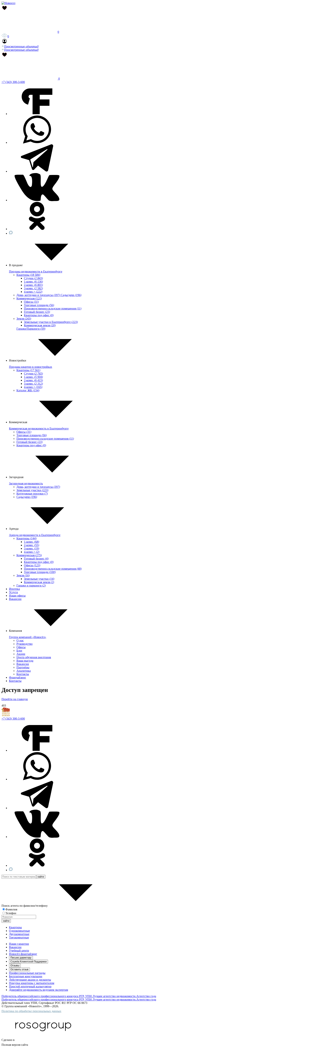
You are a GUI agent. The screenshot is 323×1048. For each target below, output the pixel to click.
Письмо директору (20, 957)
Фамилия (11, 909)
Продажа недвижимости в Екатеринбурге (35, 271)
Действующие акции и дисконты (30, 979)
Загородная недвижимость (26, 483)
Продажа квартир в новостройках (30, 366)
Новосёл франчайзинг (23, 953)
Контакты (15, 680)
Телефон (10, 913)
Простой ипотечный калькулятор (30, 986)
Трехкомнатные (19, 937)
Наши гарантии (19, 943)
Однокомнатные (19, 930)
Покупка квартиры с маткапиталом (31, 983)
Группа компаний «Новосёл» (27, 637)
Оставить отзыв (19, 969)
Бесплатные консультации (25, 976)
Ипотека (14, 588)
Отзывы (14, 965)
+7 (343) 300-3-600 (13, 82)
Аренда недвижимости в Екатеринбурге (34, 535)
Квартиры (15, 927)
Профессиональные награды (27, 973)
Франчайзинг (17, 677)
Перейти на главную (14, 699)
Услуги (13, 592)
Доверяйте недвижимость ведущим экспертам (38, 989)
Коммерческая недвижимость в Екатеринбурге (39, 428)
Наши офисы (17, 595)
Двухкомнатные (19, 934)
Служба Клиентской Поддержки (28, 961)
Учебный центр (19, 950)
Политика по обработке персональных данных (31, 1011)
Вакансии (15, 599)
